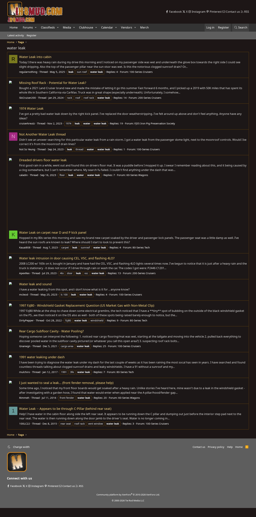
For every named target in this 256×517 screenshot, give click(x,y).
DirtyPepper (26, 320)
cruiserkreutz (27, 123)
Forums (28, 27)
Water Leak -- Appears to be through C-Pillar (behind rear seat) (65, 409)
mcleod (23, 294)
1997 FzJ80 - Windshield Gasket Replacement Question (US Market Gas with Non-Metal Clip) (86, 305)
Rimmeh (24, 397)
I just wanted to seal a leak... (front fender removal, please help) (66, 383)
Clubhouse (86, 27)
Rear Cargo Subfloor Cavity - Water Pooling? (51, 331)
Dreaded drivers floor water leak (43, 160)
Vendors (126, 27)
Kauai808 (24, 247)
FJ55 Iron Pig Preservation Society (154, 123)
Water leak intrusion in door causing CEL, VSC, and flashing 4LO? (67, 258)
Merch (144, 27)
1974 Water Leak (31, 108)
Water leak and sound (35, 284)
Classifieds (48, 27)
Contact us (199, 447)
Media (67, 27)
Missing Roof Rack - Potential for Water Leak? (52, 83)
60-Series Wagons (137, 175)
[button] (35, 28)
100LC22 (24, 423)
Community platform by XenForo (128, 494)
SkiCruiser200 (27, 97)
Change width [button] (21, 447)
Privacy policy (216, 447)
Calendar (107, 27)
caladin (23, 175)
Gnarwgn (24, 346)
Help (230, 447)
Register (31, 35)
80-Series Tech (141, 247)
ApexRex (24, 273)
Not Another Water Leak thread (42, 134)
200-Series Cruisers (149, 97)
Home (14, 27)
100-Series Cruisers (141, 71)
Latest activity (15, 35)
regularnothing (28, 71)
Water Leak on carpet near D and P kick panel (52, 232)
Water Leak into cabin (35, 57)
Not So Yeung (27, 149)
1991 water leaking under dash (42, 357)
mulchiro (24, 372)
